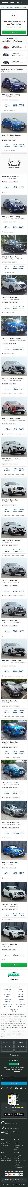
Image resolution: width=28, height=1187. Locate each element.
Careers (21, 1042)
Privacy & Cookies (6, 1158)
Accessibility (4, 1145)
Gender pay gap (18, 1155)
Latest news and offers (8, 1076)
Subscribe (14, 1083)
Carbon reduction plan (20, 1165)
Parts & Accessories (20, 1050)
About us (16, 1142)
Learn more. (17, 1071)
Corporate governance (20, 1160)
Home (2, 7)
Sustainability (17, 1149)
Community (17, 1147)
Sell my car (7, 1046)
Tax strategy (17, 1162)
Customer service (5, 1143)
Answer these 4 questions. (10, 1180)
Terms (2, 1155)
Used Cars (9, 7)
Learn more (14, 1110)
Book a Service (20, 1046)
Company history (18, 1145)
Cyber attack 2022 (6, 1160)
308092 (23, 1016)
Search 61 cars (14, 32)
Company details (18, 1164)
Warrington (17, 7)
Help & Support (7, 1042)
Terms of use (4, 1156)
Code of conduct (18, 1167)
